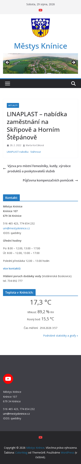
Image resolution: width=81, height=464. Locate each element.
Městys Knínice (40, 46)
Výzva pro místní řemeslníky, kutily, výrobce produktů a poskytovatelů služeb (39, 168)
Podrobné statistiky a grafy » (60, 335)
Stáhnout (35, 151)
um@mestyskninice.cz (16, 228)
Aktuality (13, 105)
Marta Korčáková (35, 145)
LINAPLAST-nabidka (17, 151)
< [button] (8, 62)
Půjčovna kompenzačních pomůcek (48, 180)
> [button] (73, 62)
